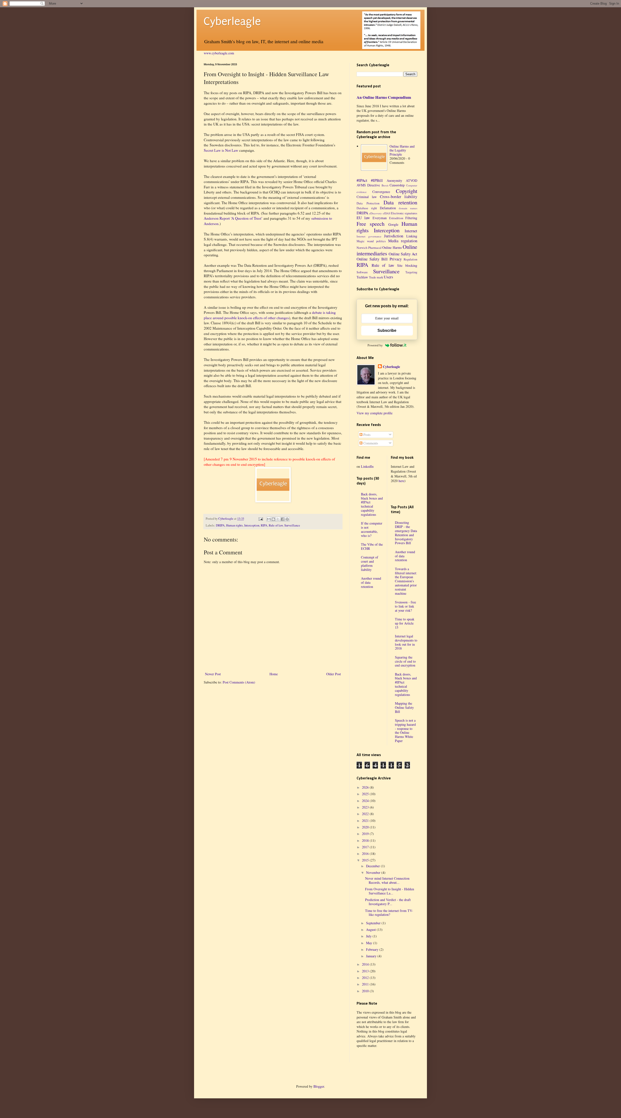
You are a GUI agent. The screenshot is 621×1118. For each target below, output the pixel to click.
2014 (366, 964)
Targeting (411, 272)
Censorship (397, 185)
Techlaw (362, 277)
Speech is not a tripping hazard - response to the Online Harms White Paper (405, 730)
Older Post (333, 674)
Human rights (234, 525)
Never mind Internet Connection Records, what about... (387, 880)
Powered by (375, 345)
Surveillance (292, 525)
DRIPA (220, 525)
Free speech (370, 223)
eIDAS (386, 213)
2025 (366, 794)
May (369, 943)
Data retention (400, 202)
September (374, 923)
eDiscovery (375, 213)
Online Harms (392, 247)
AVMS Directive (368, 185)
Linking (411, 236)
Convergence (381, 191)
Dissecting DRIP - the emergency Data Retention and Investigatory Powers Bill (406, 532)
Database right (367, 208)
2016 (366, 853)
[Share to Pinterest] (287, 519)
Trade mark (376, 277)
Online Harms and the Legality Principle (402, 150)
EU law (363, 217)
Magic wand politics (371, 241)
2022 (366, 813)
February (372, 949)
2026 (366, 787)
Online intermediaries (387, 250)
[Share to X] (278, 519)
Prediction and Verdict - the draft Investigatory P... (388, 901)
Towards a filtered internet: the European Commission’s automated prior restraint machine (406, 581)
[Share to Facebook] (282, 519)
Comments (370, 443)
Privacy (396, 259)
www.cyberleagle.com (219, 53)
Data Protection (368, 203)
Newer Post (213, 674)
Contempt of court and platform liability (369, 563)
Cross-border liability (398, 196)
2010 (366, 991)
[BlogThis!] (273, 519)
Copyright (406, 190)
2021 (366, 820)
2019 (366, 833)
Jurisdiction (393, 236)
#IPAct (362, 180)
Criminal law (367, 196)
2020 (366, 827)
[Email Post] (260, 519)
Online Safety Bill (372, 259)
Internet (411, 231)
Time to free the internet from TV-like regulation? (389, 912)
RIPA (264, 525)
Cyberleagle (232, 21)
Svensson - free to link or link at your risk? (405, 606)
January (371, 956)
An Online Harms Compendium (384, 97)
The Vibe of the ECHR (372, 546)
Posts (366, 434)
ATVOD (411, 180)
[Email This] (268, 519)
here (401, 480)
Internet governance (369, 236)
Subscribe (386, 330)
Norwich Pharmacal (369, 248)
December (373, 866)
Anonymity (394, 180)
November (373, 872)
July (369, 936)
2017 (366, 847)
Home (274, 674)
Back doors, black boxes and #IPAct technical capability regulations (372, 504)
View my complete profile (374, 413)
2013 (366, 971)
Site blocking (407, 265)
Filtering (411, 218)
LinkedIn (367, 466)
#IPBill (377, 180)
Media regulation (402, 240)
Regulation (410, 259)
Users (388, 277)
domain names (408, 208)
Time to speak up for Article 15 (404, 623)
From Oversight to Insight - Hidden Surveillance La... (389, 891)
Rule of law (276, 525)
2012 (366, 977)
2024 (366, 800)
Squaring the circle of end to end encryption (405, 661)
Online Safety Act (403, 254)
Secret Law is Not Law (221, 150)
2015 (366, 860)
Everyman (380, 218)
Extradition (396, 218)
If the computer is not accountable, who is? (371, 529)
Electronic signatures (404, 213)
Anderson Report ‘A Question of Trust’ (233, 218)
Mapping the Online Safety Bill (404, 707)
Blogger (318, 1086)
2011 (366, 984)
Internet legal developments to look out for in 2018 (406, 642)
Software (362, 272)
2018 (366, 840)
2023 (366, 807)
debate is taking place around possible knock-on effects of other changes (270, 315)
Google (393, 224)
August (371, 929)
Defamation (388, 208)
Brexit (385, 185)
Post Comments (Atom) (239, 682)
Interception (251, 525)
